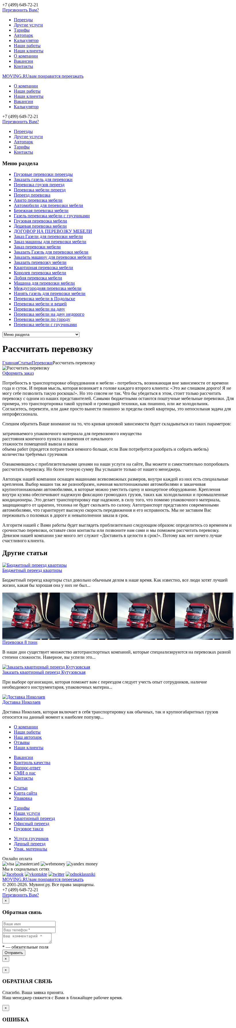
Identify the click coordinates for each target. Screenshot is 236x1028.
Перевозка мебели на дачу (39, 309)
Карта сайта (25, 793)
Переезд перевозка (32, 195)
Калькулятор (26, 40)
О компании (26, 56)
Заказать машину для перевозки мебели (53, 257)
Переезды (23, 19)
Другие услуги (28, 24)
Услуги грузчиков (31, 838)
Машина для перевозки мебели (44, 283)
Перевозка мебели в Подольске (44, 298)
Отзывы (22, 742)
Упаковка (23, 798)
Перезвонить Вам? (20, 9)
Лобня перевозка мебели (38, 277)
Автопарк (23, 35)
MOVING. (42, 76)
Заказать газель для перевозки (43, 179)
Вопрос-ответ (27, 767)
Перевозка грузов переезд (39, 184)
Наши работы (27, 45)
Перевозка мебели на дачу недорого (49, 314)
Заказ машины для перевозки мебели (50, 241)
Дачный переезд (29, 843)
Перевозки (42, 362)
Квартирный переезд (34, 818)
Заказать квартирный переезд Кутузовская (43, 672)
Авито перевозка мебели (38, 200)
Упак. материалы (30, 848)
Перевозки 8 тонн (19, 642)
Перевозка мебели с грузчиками (45, 324)
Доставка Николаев (21, 702)
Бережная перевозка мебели (41, 210)
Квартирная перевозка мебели (43, 267)
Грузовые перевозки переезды (43, 174)
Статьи (21, 787)
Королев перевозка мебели (40, 272)
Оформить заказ (18, 373)
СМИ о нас (25, 772)
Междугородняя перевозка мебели (47, 288)
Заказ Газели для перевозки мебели (48, 236)
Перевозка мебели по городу (42, 319)
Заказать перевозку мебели (40, 262)
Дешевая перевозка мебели (40, 226)
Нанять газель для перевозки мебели (49, 293)
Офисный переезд (31, 823)
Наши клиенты (28, 50)
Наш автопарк (28, 737)
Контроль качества (32, 762)
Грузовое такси (28, 828)
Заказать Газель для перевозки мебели (51, 252)
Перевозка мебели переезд (40, 189)
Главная (10, 362)
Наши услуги (27, 813)
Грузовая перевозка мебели (40, 220)
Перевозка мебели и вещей (40, 303)
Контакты (23, 66)
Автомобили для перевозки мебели (48, 205)
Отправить (14, 953)
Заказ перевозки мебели (37, 246)
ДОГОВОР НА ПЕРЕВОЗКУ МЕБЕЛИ (53, 231)
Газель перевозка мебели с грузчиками (52, 215)
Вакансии (23, 61)
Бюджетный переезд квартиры (32, 570)
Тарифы (22, 30)
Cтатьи (25, 362)
